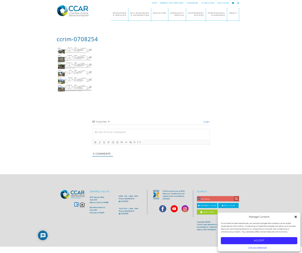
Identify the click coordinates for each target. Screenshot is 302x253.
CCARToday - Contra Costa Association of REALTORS (74, 11)
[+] (139, 142)
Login (206, 121)
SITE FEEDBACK (209, 230)
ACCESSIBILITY (203, 227)
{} (135, 142)
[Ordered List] (113, 142)
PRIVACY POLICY (217, 227)
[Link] (130, 142)
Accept (259, 240)
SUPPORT (124, 201)
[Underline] (104, 142)
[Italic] (100, 142)
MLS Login (229, 205)
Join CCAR (208, 212)
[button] (295, 216)
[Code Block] (126, 142)
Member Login (207, 205)
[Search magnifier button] (236, 198)
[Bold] (95, 142)
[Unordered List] (117, 142)
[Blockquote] (122, 142)
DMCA (199, 230)
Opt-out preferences (257, 247)
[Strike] (108, 142)
